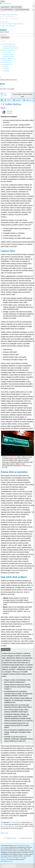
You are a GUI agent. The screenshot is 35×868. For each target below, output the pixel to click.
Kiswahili (18, 100)
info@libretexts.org (7, 861)
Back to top (4, 833)
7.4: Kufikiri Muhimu (15, 822)
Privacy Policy (4, 857)
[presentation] (12, 457)
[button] (6, 68)
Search (3, 866)
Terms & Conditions (14, 857)
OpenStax (9, 111)
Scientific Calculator (8, 56)
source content (14, 826)
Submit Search (5, 37)
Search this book (4, 32)
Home (9, 100)
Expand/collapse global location (33, 100)
